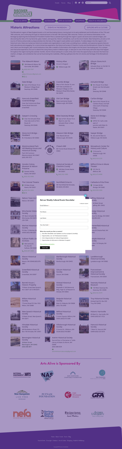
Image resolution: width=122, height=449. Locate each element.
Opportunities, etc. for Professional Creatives (54, 235)
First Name (43, 212)
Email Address (44, 205)
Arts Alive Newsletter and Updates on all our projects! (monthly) (60, 233)
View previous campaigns (47, 244)
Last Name (43, 218)
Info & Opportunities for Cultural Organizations (55, 238)
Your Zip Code (44, 225)
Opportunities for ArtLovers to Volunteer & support (56, 240)
